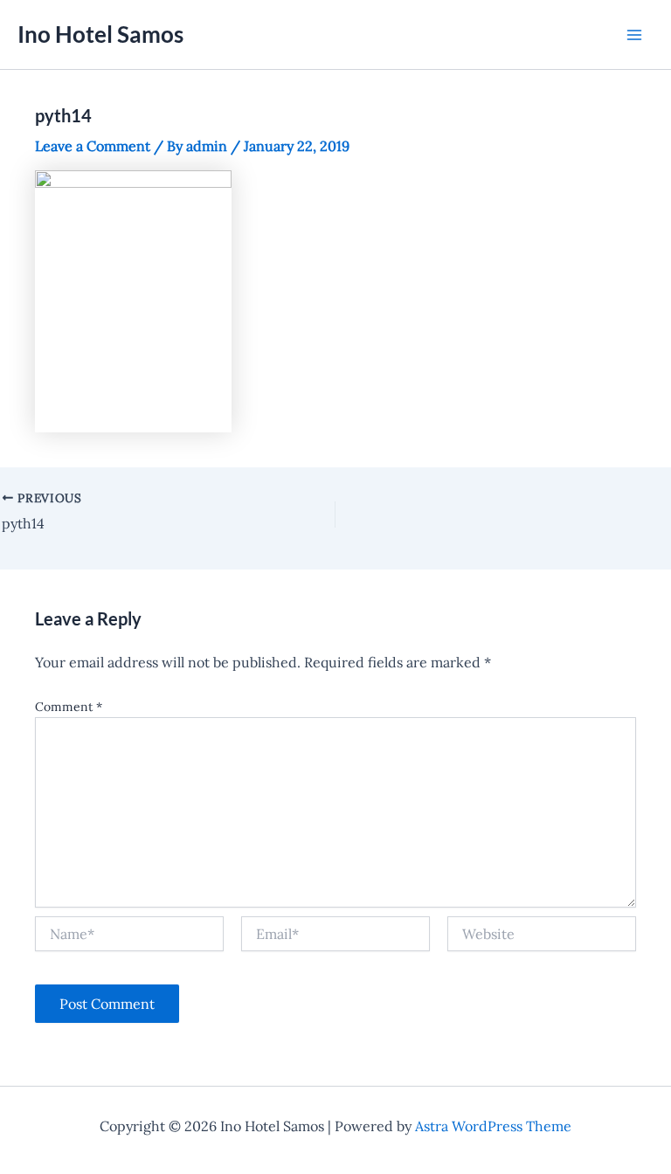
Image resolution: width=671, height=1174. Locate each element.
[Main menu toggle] (634, 35)
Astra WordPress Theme (493, 1126)
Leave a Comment (92, 146)
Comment (68, 707)
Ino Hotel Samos (100, 34)
